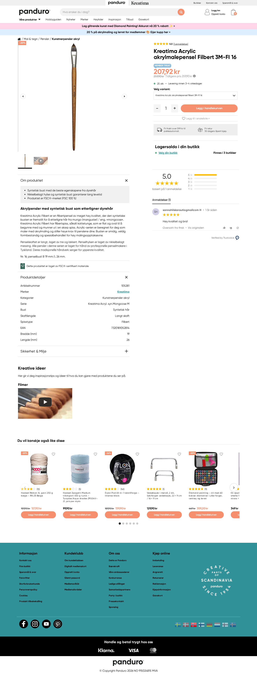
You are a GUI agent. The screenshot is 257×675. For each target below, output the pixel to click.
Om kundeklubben (74, 560)
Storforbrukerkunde (29, 583)
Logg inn (215, 10)
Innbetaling (158, 560)
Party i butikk (116, 595)
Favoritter (24, 578)
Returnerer (158, 578)
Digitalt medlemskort (75, 566)
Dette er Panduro (118, 560)
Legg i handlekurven (209, 108)
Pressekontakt (116, 601)
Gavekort (158, 595)
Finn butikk (24, 566)
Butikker (197, 3)
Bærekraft (114, 566)
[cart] (233, 12)
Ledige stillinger (117, 583)
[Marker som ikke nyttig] (231, 227)
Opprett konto (218, 14)
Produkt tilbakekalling (30, 601)
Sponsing (113, 607)
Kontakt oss (211, 3)
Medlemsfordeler (73, 589)
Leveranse (158, 566)
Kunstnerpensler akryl (66, 39)
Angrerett (158, 572)
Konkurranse (115, 578)
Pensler (44, 39)
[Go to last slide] (23, 96)
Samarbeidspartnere (119, 589)
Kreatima (123, 291)
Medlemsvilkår (72, 583)
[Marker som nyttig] (224, 227)
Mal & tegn (31, 39)
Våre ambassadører (119, 572)
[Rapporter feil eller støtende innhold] (237, 227)
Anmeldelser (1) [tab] (161, 200)
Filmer (23, 385)
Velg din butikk (168, 152)
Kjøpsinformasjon (162, 589)
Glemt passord (72, 578)
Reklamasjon (159, 583)
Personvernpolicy (28, 589)
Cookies (23, 595)
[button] (30, 19)
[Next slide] (124, 96)
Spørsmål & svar (230, 3)
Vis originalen (196, 227)
